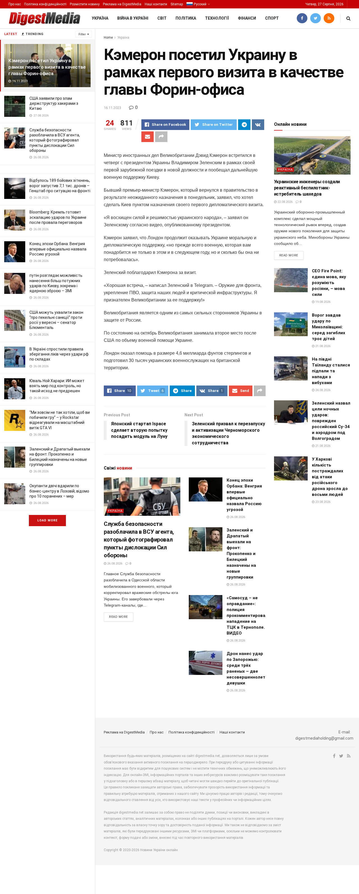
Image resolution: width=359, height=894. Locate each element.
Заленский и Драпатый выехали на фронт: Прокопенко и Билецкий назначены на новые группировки (241, 554)
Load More (47, 520)
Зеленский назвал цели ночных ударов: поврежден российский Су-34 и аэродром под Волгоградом (331, 421)
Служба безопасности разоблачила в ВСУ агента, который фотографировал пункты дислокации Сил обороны (54, 140)
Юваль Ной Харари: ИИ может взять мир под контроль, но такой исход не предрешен (56, 386)
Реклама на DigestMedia (122, 4)
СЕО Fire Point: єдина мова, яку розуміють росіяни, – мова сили (329, 282)
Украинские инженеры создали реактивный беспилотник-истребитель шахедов (307, 188)
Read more (118, 617)
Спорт (272, 18)
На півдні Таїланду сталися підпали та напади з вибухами (331, 371)
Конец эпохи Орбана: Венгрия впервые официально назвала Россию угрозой (57, 249)
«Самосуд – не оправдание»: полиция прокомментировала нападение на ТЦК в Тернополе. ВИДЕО (248, 615)
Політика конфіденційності (45, 4)
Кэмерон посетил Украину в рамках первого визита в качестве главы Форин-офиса (47, 67)
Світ (162, 18)
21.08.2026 (322, 346)
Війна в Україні (132, 18)
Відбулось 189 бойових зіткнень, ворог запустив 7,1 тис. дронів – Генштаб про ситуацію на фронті (59, 185)
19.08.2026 (322, 302)
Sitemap (177, 4)
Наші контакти (156, 4)
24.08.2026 (322, 390)
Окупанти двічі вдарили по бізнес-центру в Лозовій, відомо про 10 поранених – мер (59, 491)
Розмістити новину (85, 4)
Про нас (14, 4)
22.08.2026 (285, 202)
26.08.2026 (114, 563)
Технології (217, 18)
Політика (186, 18)
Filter (82, 34)
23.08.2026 (322, 502)
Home (108, 38)
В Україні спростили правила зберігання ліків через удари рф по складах (59, 354)
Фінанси (247, 18)
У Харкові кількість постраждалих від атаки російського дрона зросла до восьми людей (330, 477)
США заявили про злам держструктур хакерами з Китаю (53, 103)
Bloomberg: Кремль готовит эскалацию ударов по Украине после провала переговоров (57, 217)
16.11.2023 (112, 108)
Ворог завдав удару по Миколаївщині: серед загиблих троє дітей (328, 327)
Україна (100, 18)
